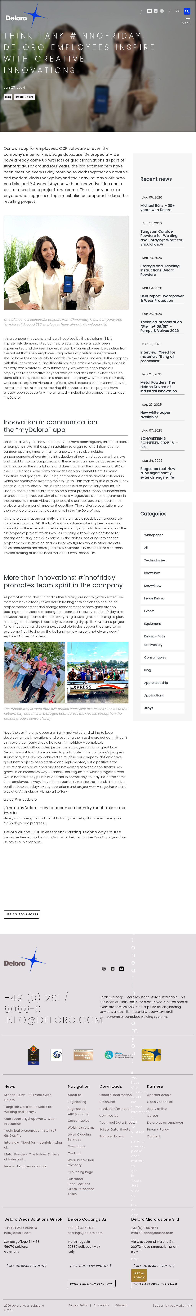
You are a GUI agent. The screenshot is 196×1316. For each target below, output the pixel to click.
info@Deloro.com (50, 1020)
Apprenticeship (159, 1095)
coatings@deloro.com (85, 1233)
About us (75, 1095)
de (177, 10)
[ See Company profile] (26, 1266)
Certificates (108, 1115)
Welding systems (81, 1127)
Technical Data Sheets (117, 1122)
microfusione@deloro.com (152, 1233)
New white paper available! (25, 1166)
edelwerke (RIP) (181, 1306)
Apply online (157, 1109)
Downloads (76, 1146)
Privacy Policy (158, 1129)
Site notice (101, 1305)
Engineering (77, 1102)
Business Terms (111, 1136)
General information (115, 1095)
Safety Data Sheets (114, 1129)
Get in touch (139, 1275)
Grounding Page (80, 1172)
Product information (115, 1109)
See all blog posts (22, 914)
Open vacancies (160, 1102)
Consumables (78, 1120)
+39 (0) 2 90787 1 (144, 1228)
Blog (8, 97)
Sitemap (121, 1305)
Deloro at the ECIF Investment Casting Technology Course (62, 832)
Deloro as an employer (165, 1122)
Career (152, 1115)
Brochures (107, 1102)
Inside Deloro (25, 97)
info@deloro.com (17, 1233)
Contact (74, 1153)
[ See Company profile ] (90, 1266)
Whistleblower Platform (92, 1284)
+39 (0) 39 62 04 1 (82, 1228)
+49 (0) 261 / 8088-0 (36, 1003)
